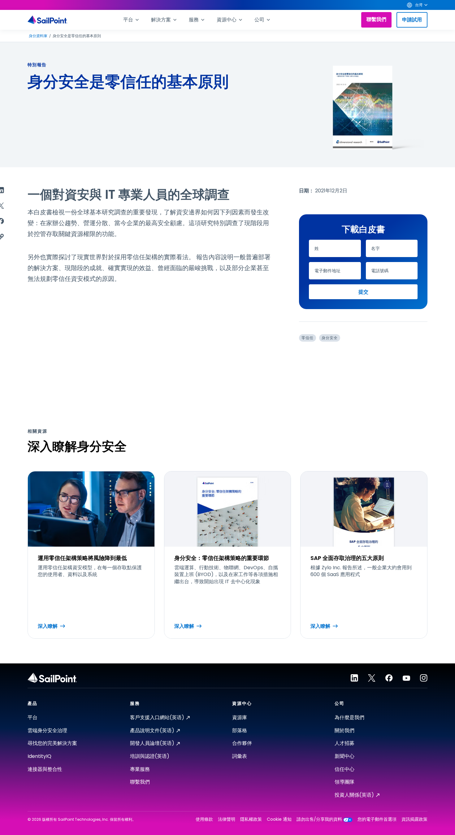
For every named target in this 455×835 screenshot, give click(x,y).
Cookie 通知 (279, 819)
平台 (32, 717)
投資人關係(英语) (354, 794)
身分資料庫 (38, 35)
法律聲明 (226, 819)
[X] (371, 678)
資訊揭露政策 (414, 819)
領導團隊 (344, 781)
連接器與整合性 (45, 769)
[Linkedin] (354, 678)
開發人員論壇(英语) (152, 743)
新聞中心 (344, 756)
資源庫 (239, 717)
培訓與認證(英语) (149, 756)
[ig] (423, 678)
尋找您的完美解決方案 (52, 743)
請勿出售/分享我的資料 (319, 819)
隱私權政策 (251, 819)
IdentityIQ (39, 756)
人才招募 (344, 743)
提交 (363, 291)
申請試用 (412, 19)
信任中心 (344, 769)
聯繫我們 (376, 19)
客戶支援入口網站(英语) (157, 717)
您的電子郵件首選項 (377, 819)
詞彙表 (239, 756)
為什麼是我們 (349, 717)
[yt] (406, 678)
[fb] (389, 678)
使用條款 (204, 819)
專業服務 (140, 769)
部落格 (239, 730)
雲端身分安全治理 (47, 730)
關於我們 (344, 730)
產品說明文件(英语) (152, 730)
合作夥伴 (242, 743)
